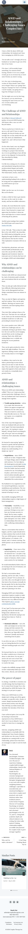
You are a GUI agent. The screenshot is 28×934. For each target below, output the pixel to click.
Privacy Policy (18, 924)
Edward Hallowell (15, 118)
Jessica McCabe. (7, 225)
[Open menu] (24, 2)
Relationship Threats (8, 41)
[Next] (24, 874)
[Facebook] (10, 902)
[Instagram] (14, 902)
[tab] (12, 890)
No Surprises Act (18, 922)
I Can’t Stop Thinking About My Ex (21, 841)
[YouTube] (17, 902)
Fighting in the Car (10, 878)
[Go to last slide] (4, 874)
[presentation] (14, 867)
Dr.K (11, 751)
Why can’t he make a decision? (7, 840)
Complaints (8, 922)
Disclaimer (9, 924)
